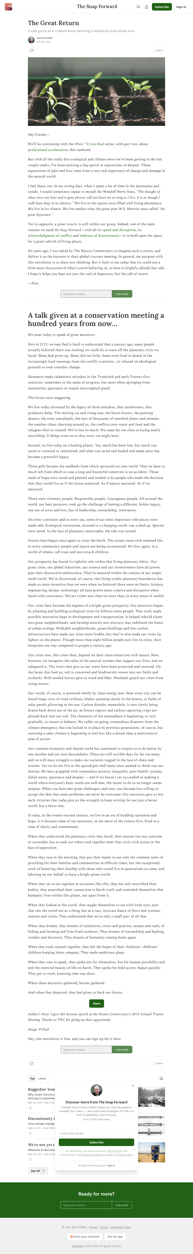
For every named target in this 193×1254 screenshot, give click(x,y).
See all (35, 1171)
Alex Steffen (44, 38)
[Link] (23, 319)
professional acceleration (47, 150)
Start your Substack (87, 1236)
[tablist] (38, 1078)
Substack (77, 1246)
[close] (133, 1086)
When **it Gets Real (89, 144)
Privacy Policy (124, 1154)
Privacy (93, 1227)
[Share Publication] (146, 7)
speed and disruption (119, 230)
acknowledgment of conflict (50, 235)
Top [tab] (32, 1078)
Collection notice (120, 1227)
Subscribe (162, 7)
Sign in (181, 7)
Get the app (115, 1236)
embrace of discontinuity (99, 235)
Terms (104, 1227)
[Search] (138, 7)
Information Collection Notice (95, 1154)
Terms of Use (114, 1151)
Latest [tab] (42, 1078)
